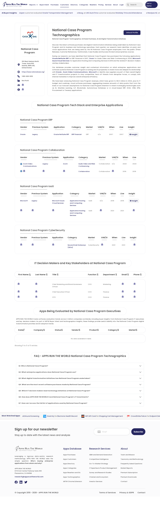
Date (20, 330)
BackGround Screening (25, 416)
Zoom (91, 58)
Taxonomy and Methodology (132, 459)
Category (112, 330)
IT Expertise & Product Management (103, 468)
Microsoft (93, 72)
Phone (137, 274)
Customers (64, 5)
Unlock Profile (132, 32)
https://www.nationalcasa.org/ (33, 72)
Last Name (40, 274)
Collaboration (84, 171)
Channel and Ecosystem (98, 477)
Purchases (55, 5)
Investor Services (95, 481)
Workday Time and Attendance (124, 13)
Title (54, 274)
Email (124, 274)
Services (108, 5)
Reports (32, 5)
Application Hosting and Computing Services (77, 203)
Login (121, 5)
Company (38, 330)
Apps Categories (69, 468)
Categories (83, 5)
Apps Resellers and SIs (71, 472)
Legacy (35, 134)
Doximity (46, 416)
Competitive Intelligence (98, 459)
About (115, 5)
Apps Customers (69, 459)
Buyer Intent (44, 5)
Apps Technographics (71, 477)
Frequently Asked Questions (131, 464)
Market (132, 330)
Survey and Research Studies (100, 472)
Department (109, 274)
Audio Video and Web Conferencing (86, 165)
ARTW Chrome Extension (72, 481)
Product (93, 330)
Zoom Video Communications (75, 72)
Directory (74, 5)
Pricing (100, 5)
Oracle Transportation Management (53, 13)
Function (92, 274)
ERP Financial (77, 134)
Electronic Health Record (63, 416)
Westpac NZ (148, 13)
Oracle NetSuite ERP (60, 58)
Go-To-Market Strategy (98, 464)
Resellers (93, 5)
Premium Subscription (129, 472)
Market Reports (127, 468)
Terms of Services (107, 492)
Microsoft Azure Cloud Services (58, 202)
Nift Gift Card (86, 416)
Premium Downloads (129, 477)
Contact (124, 481)
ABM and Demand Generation (100, 455)
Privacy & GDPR (126, 492)
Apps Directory (69, 464)
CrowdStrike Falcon (134, 416)
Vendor (75, 330)
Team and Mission (128, 455)
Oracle (58, 72)
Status (58, 330)
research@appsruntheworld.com (29, 477)
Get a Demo (149, 4)
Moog (75, 13)
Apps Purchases (69, 455)
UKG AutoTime (87, 13)
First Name (23, 274)
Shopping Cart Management (106, 416)
